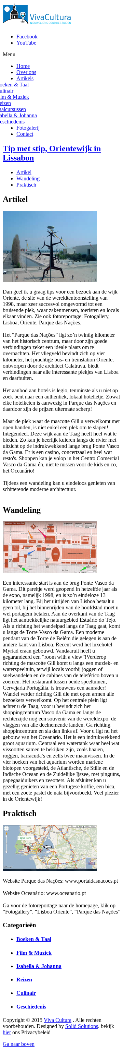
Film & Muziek (34, 953)
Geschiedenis (31, 1007)
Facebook (27, 36)
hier (7, 1032)
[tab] (23, 172)
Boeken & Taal (33, 939)
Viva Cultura (57, 1020)
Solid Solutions (81, 1026)
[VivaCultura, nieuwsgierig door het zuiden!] (38, 25)
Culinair (26, 993)
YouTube (26, 43)
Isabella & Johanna (39, 966)
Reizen (24, 979)
